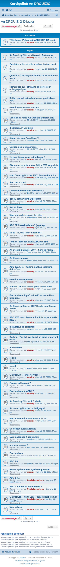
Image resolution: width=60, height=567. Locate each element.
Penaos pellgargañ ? (20, 383)
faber (29, 385)
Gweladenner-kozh (35, 480)
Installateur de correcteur (22, 327)
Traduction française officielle (26, 561)
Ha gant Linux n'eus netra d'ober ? (27, 157)
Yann (29, 252)
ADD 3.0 (14, 461)
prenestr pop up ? (19, 445)
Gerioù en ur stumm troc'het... (25, 107)
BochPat (30, 193)
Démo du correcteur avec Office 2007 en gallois (34, 165)
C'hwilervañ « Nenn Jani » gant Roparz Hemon (33, 497)
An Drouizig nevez (19, 258)
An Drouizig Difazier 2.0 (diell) (25, 401)
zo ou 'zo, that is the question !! (26, 232)
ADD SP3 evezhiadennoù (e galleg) (27, 225)
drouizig (30, 42)
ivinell (13, 366)
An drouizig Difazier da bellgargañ (27, 408)
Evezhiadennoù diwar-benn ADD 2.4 (28, 418)
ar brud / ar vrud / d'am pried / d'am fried (31, 286)
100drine (30, 140)
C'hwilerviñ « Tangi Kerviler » (25, 375)
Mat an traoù (16, 207)
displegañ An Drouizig (21, 128)
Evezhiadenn (16, 453)
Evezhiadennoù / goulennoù (24, 437)
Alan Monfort (32, 217)
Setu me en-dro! (18, 182)
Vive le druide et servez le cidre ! (26, 215)
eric (28, 342)
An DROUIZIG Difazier (17, 21)
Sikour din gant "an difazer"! (24, 138)
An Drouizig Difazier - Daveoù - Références (31, 55)
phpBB (22, 558)
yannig (29, 439)
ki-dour (30, 464)
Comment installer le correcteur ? (27, 190)
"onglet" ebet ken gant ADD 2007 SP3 (29, 241)
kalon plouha (32, 260)
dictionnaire (16, 347)
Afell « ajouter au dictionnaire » (26, 486)
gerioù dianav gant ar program (25, 199)
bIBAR (30, 159)
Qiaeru (42, 561)
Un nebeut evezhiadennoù (23, 429)
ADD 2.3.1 (15, 478)
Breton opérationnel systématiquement (30, 469)
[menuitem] (9, 10)
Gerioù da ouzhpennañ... (22, 279)
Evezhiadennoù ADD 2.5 (22, 391)
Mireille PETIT (32, 120)
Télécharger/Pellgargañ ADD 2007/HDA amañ (33, 40)
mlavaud (30, 329)
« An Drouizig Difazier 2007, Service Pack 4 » (33, 175)
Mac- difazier (16, 507)
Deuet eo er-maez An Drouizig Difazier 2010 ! (33, 117)
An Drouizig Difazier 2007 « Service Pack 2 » (32, 250)
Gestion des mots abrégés (23, 147)
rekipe (13, 358)
